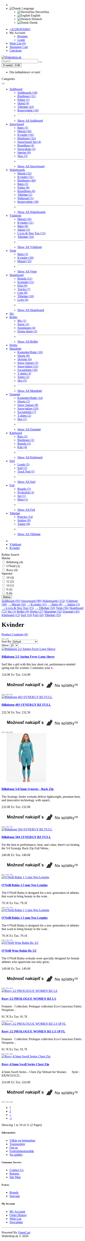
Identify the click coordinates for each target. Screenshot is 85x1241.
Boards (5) (24, 489)
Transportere (17, 1144)
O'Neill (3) (13, 566)
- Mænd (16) (17, 604)
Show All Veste (27, 271)
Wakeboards (17, 170)
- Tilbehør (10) (45, 608)
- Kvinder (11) (36, 604)
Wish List (15, 1218)
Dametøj (14, 394)
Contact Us (16, 1170)
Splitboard (15, 89)
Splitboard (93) (11, 601)
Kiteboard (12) (11, 615)
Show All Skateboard (30, 310)
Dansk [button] (33, 22)
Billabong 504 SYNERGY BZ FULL (26, 837)
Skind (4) (23, 103)
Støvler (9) (24, 152)
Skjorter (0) (24, 359)
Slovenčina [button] (41, 12)
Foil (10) (38, 615)
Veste (12, 250)
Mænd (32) (24, 173)
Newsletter (16, 1222)
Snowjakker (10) (27, 408)
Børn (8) (22, 226)
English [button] (35, 15)
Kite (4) (22, 447)
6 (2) (9, 589)
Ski (11, 313)
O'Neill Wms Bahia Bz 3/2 (19, 950)
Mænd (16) (24, 219)
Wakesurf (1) (25, 198)
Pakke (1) (23, 99)
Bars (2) (22, 436)
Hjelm (13, 345)
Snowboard (16, 124)
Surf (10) (26, 615)
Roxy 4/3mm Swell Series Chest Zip (25, 1064)
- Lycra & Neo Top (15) (18, 608)
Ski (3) (12, 611)
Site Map (15, 1177)
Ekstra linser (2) (27, 331)
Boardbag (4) (25, 145)
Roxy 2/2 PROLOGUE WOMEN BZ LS (29, 998)
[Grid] (7, 639)
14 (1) (10, 585)
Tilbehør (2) (24, 194)
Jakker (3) (23, 229)
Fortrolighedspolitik (21, 1151)
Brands (13, 1192)
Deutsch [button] (36, 19)
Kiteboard (15, 433)
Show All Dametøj (29, 429)
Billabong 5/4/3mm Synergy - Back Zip (28, 789)
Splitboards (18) (27, 92)
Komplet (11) (25, 282)
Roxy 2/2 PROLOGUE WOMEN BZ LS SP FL (33, 1031)
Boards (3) (24, 443)
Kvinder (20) (25, 257)
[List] (3, 639)
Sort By (6, 641)
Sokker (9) (24, 520)
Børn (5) (22, 127)
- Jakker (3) (71, 604)
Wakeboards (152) (53, 601)
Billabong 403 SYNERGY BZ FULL (26, 704)
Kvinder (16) (25, 134)
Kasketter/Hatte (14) (30, 398)
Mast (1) (22, 499)
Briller (13, 317)
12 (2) (10, 581)
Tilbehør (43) (25, 107)
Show (5, 645)
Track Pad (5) (25, 471)
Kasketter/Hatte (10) (30, 352)
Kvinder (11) (25, 177)
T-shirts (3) (24, 373)
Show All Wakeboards (31, 212)
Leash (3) (23, 464)
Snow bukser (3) (27, 363)
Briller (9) (23, 611)
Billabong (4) (14, 562)
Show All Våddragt (29, 247)
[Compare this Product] (11, 694)
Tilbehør (14, 513)
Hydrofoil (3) (25, 492)
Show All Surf (26, 481)
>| (10, 1118)
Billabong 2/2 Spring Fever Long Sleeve (28, 656)
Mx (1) (21, 320)
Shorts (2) (23, 401)
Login (21, 40)
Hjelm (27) (36, 611)
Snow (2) (23, 324)
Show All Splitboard (30, 120)
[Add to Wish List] (7, 694)
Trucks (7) (23, 289)
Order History (18, 1215)
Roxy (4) (12, 570)
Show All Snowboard (30, 166)
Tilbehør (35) (52, 615)
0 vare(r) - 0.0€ (11, 65)
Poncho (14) (25, 516)
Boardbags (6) (26, 191)
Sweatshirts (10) (27, 370)
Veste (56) (62, 608)
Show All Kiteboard (29, 457)
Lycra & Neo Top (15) (31, 233)
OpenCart (24, 1232)
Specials (14, 1196)
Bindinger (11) (26, 96)
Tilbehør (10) (25, 236)
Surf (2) (22, 468)
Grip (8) (22, 292)
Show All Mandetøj (29, 390)
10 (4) (10, 577)
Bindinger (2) (25, 440)
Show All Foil (26, 509)
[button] (21, 8)
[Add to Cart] (3, 694)
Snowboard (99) (31, 601)
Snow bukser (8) (27, 405)
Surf (12, 461)
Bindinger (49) (26, 180)
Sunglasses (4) (26, 327)
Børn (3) (22, 254)
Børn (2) (22, 184)
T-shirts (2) (24, 415)
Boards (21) (24, 278)
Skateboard (16, 275)
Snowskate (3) (26, 149)
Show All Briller (27, 341)
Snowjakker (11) (27, 366)
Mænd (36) (24, 131)
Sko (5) (22, 380)
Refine (6, 597)
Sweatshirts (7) (26, 412)
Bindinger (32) (26, 138)
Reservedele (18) (28, 201)
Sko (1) (22, 419)
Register (22, 36)
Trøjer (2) (23, 377)
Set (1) (21, 496)
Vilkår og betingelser (22, 1140)
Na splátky (16, 1154)
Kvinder (14, 548)
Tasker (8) (23, 524)
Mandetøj (15, 348)
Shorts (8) (23, 355)
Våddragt (15, 215)
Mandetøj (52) (53, 611)
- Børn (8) (54, 604)
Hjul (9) (22, 285)
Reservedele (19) (28, 110)
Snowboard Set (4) (29, 142)
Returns (14, 1173)
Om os (13, 1147)
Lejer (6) (22, 299)
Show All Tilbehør (29, 534)
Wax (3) (22, 156)
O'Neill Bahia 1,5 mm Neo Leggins (25, 885)
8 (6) (9, 593)
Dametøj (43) (71, 611)
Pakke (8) (23, 187)
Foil (11, 485)
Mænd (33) (24, 261)
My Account (17, 1211)
